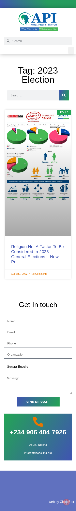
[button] (71, 50)
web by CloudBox (61, 502)
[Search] (64, 95)
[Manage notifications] (66, 502)
